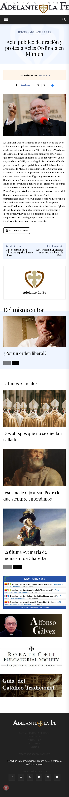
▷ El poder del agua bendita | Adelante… (33, 603)
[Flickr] (21, 777)
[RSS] (30, 777)
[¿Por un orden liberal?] (34, 331)
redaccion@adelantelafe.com (34, 753)
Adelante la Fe (40, 32)
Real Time (34, 607)
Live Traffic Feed (34, 578)
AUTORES (34, 743)
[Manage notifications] (6, 787)
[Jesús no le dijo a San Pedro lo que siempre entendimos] (34, 467)
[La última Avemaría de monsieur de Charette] (34, 527)
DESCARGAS (34, 736)
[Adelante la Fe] (34, 279)
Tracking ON (44, 607)
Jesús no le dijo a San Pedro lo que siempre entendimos (31, 496)
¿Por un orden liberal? (24, 353)
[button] (5, 19)
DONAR (34, 746)
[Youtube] (57, 777)
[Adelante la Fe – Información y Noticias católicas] (34, 7)
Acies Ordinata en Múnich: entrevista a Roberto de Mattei (49, 252)
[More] (52, 85)
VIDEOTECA (34, 739)
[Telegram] (39, 777)
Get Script (24, 607)
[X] (48, 777)
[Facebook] (12, 777)
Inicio (22, 32)
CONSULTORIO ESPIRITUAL (34, 732)
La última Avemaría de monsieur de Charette (25, 555)
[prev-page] (7, 363)
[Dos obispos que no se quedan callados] (34, 408)
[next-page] (15, 363)
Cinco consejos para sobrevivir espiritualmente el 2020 (19, 252)
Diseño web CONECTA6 (35, 771)
